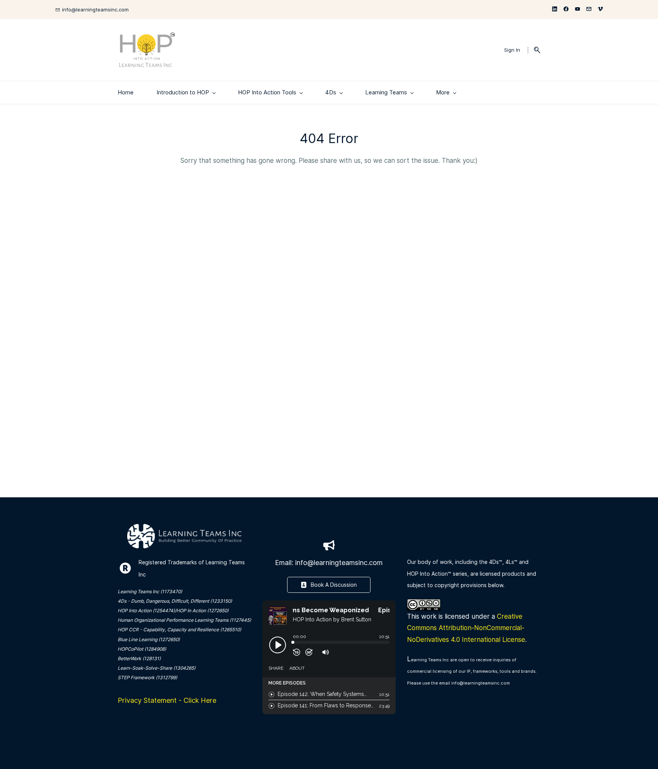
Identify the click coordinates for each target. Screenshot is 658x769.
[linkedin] (554, 9)
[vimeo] (600, 9)
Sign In (512, 50)
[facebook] (566, 9)
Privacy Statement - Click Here (167, 700)
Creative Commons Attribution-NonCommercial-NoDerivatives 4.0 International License (466, 628)
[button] (534, 50)
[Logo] (147, 49)
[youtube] (577, 9)
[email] (588, 9)
